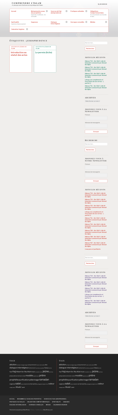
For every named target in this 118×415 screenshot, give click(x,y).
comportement (31, 365)
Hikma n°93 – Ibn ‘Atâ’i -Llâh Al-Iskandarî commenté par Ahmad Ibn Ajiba (96, 69)
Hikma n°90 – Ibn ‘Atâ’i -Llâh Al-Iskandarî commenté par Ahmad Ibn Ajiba (96, 226)
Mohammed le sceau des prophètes (38, 13)
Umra (47, 384)
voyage (11, 387)
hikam (18, 372)
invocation (37, 372)
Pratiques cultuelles (77, 11)
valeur (51, 383)
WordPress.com (48, 410)
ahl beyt (18, 365)
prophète (14, 379)
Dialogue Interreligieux (55, 23)
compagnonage (23, 365)
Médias (92, 22)
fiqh (11, 372)
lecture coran (21, 376)
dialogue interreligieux (19, 368)
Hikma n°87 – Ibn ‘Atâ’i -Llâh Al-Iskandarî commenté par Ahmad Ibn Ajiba (96, 244)
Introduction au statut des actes (19, 53)
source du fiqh (28, 384)
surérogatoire (40, 384)
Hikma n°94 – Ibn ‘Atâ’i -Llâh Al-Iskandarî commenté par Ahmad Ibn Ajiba (96, 62)
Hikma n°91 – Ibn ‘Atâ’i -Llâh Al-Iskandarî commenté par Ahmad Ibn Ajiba (96, 87)
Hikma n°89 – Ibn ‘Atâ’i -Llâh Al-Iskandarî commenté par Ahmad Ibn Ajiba (96, 232)
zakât (23, 387)
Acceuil (13, 11)
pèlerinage (34, 380)
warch (14, 387)
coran (38, 365)
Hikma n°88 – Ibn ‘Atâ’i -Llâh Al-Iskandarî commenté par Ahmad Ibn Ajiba (96, 238)
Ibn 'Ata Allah (26, 372)
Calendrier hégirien (17, 29)
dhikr (46, 365)
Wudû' (18, 387)
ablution (13, 364)
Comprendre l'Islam (27, 3)
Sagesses (34, 22)
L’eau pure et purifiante (93, 249)
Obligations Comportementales (98, 13)
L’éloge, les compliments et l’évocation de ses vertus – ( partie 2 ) (94, 81)
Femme (50, 368)
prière (42, 375)
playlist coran (36, 376)
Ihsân (33, 372)
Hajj (14, 371)
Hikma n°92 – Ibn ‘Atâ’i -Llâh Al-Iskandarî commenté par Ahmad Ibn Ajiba (96, 75)
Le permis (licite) (43, 52)
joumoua (51, 372)
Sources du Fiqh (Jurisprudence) (56, 12)
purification (24, 380)
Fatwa (46, 368)
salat (18, 383)
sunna (34, 384)
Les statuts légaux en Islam (18, 47)
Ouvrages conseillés (77, 22)
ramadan (44, 379)
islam (41, 372)
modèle (29, 375)
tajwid (44, 384)
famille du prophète (40, 368)
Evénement (32, 368)
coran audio (41, 365)
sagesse (12, 384)
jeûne (46, 371)
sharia (22, 384)
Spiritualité (18, 23)
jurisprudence (13, 376)
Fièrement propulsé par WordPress (20, 410)
